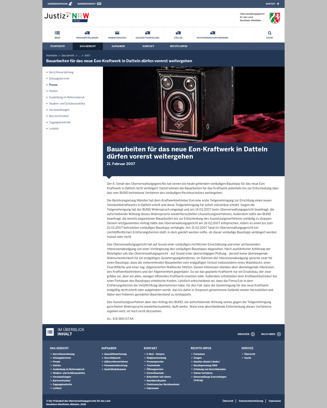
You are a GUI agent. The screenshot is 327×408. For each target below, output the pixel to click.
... (79, 55)
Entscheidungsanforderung (212, 38)
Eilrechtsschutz (155, 373)
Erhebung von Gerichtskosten (210, 369)
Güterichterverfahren (116, 361)
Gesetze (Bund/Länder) (207, 361)
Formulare (199, 354)
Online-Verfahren (203, 373)
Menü (57, 38)
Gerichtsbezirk (112, 357)
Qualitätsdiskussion (115, 369)
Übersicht (249, 354)
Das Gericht (88, 46)
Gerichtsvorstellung (61, 72)
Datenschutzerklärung (251, 400)
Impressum (153, 388)
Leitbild (53, 128)
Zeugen (198, 357)
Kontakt (270, 4)
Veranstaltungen (59, 110)
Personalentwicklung (115, 365)
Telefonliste (153, 365)
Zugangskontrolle (60, 122)
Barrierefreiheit (87, 4)
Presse (53, 84)
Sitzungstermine (59, 78)
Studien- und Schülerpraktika (67, 103)
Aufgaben (118, 46)
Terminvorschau (117, 38)
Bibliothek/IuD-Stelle (159, 376)
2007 (87, 55)
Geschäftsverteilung (148, 38)
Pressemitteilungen (87, 38)
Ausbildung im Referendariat (66, 97)
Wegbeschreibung (156, 357)
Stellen (178, 38)
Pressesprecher (155, 361)
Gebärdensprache (58, 4)
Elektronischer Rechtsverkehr (163, 384)
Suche (269, 38)
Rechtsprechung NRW (205, 365)
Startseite (57, 46)
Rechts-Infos (178, 46)
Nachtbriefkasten (156, 380)
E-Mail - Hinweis (155, 354)
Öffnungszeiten (155, 369)
